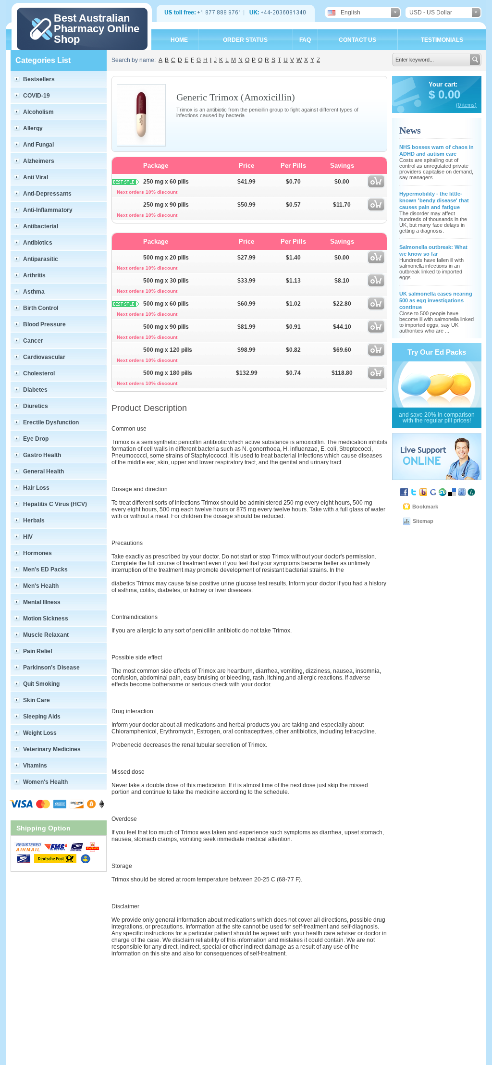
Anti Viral (35, 177)
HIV (28, 536)
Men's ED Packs (45, 569)
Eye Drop (36, 438)
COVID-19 (36, 95)
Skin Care (36, 700)
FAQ (305, 40)
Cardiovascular (44, 357)
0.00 (447, 94)
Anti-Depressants (47, 193)
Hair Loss (36, 487)
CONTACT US (357, 40)
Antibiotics (37, 242)
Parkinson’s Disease (51, 667)
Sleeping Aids (42, 716)
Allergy (33, 128)
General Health (43, 471)
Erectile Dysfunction (51, 422)
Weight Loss (40, 733)
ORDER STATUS (245, 40)
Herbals (34, 520)
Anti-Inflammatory (48, 210)
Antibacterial (40, 226)
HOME (179, 40)
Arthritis (34, 275)
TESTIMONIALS (442, 40)
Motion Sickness (45, 618)
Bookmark (425, 506)
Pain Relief (37, 651)
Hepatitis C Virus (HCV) (55, 504)
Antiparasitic (40, 259)
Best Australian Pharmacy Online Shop (96, 28)
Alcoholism (38, 112)
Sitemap (423, 521)
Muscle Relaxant (46, 635)
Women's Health (45, 782)
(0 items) (466, 105)
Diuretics (35, 406)
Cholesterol (39, 373)
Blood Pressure (44, 324)
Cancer (33, 340)
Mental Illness (42, 602)
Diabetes (35, 389)
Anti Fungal (38, 144)
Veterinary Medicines (52, 749)
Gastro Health (42, 455)
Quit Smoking (41, 684)
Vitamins (35, 765)
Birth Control (40, 308)
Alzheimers (38, 161)
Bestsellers (39, 79)
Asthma (34, 291)
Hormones (37, 553)
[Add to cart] (376, 186)
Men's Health (41, 585)
